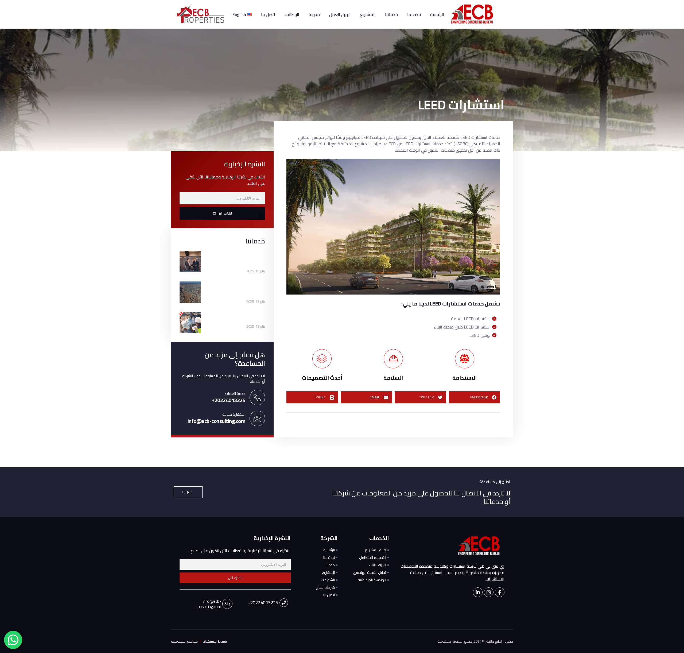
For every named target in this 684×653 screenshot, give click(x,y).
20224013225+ (263, 602)
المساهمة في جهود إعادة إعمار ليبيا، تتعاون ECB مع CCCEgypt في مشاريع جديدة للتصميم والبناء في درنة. (236, 290)
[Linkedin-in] (478, 592)
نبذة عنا (414, 14)
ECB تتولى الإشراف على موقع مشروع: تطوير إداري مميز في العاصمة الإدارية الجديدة (236, 259)
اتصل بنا (268, 14)
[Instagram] (488, 592)
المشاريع (368, 14)
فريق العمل (340, 14)
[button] (474, 397)
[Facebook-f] (499, 592)
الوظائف (292, 14)
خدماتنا (391, 14)
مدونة (314, 14)
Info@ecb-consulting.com (208, 604)
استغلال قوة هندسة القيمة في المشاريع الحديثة (240, 317)
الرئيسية (437, 14)
